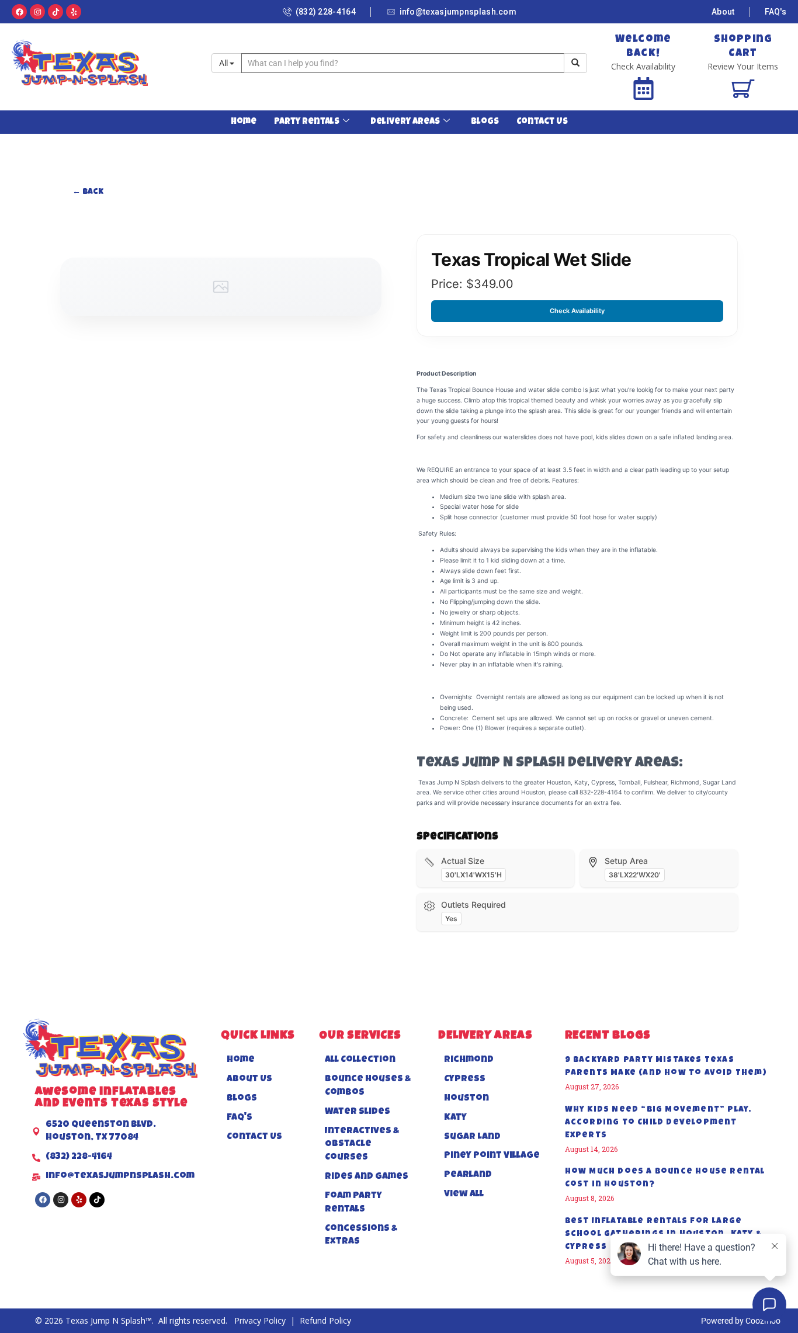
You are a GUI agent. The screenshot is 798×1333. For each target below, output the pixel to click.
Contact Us (542, 121)
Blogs (485, 121)
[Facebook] (19, 11)
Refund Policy (325, 1320)
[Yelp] (73, 11)
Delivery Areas (405, 121)
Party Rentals (306, 121)
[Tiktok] (55, 11)
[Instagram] (37, 11)
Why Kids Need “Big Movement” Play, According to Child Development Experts (658, 1123)
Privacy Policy (261, 1320)
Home (243, 121)
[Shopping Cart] (742, 88)
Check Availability (577, 311)
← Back (87, 192)
